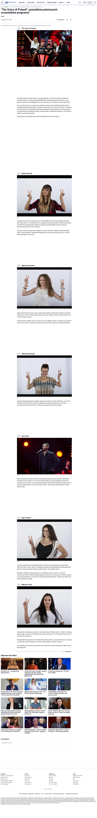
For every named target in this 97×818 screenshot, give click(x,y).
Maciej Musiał (76, 784)
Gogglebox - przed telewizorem (7, 775)
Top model (51, 779)
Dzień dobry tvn (4, 779)
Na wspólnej (27, 775)
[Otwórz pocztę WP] (80, 2)
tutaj (29, 804)
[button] (84, 2)
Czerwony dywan (52, 2)
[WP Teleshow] (12, 2)
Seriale (61, 2)
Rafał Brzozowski (76, 777)
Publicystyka (40, 2)
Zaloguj (90, 2)
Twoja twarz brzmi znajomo (6, 782)
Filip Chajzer (75, 782)
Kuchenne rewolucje (53, 782)
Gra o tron (27, 780)
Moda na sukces (28, 782)
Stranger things (28, 784)
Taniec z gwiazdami (5, 784)
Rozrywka (22, 2)
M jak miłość (27, 779)
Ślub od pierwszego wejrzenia (7, 780)
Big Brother (51, 780)
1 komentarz (60, 19)
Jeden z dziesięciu (52, 775)
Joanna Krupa (76, 780)
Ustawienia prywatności (71, 793)
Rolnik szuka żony (4, 777)
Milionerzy (51, 777)
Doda (74, 779)
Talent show (30, 2)
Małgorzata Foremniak (77, 775)
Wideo (68, 2)
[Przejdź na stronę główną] (2, 3)
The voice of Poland (53, 784)
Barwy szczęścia (28, 777)
